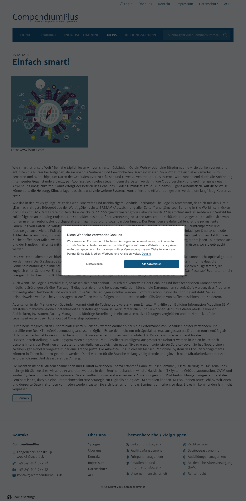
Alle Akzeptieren (151, 263)
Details (146, 253)
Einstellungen (94, 263)
